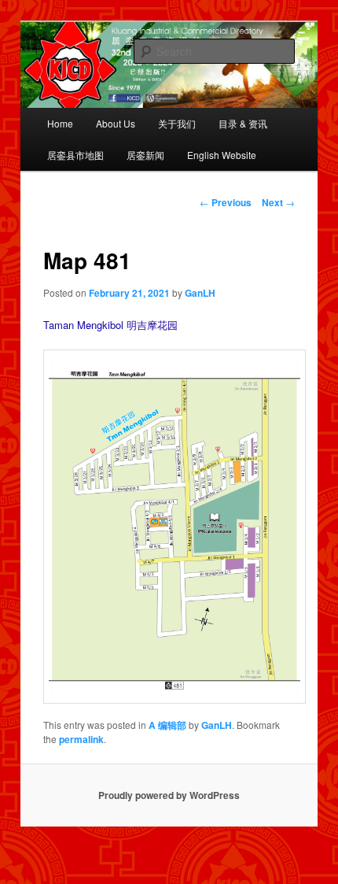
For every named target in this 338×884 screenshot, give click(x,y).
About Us (115, 123)
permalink (81, 739)
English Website (221, 154)
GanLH (200, 293)
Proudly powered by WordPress (169, 795)
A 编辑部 (167, 725)
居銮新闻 (145, 154)
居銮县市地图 (75, 154)
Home (60, 123)
